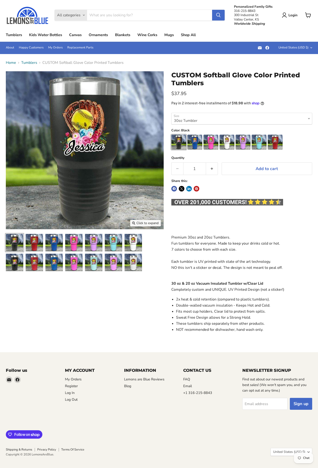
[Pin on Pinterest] (196, 188)
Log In (70, 392)
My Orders (55, 47)
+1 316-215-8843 (197, 392)
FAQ (186, 379)
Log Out (71, 399)
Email (187, 386)
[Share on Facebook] (174, 188)
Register (71, 386)
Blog (127, 386)
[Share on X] (181, 188)
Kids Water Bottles (45, 35)
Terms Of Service (72, 450)
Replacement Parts (80, 47)
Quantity (177, 158)
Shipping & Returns (19, 450)
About (10, 47)
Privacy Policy (46, 450)
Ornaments (98, 35)
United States (293, 47)
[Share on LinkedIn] (189, 188)
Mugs (169, 35)
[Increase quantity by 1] (212, 168)
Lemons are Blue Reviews (144, 379)
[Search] (218, 15)
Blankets (122, 35)
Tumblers (14, 35)
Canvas (75, 35)
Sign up (301, 404)
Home (11, 63)
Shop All (188, 35)
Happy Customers (31, 47)
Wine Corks (147, 35)
